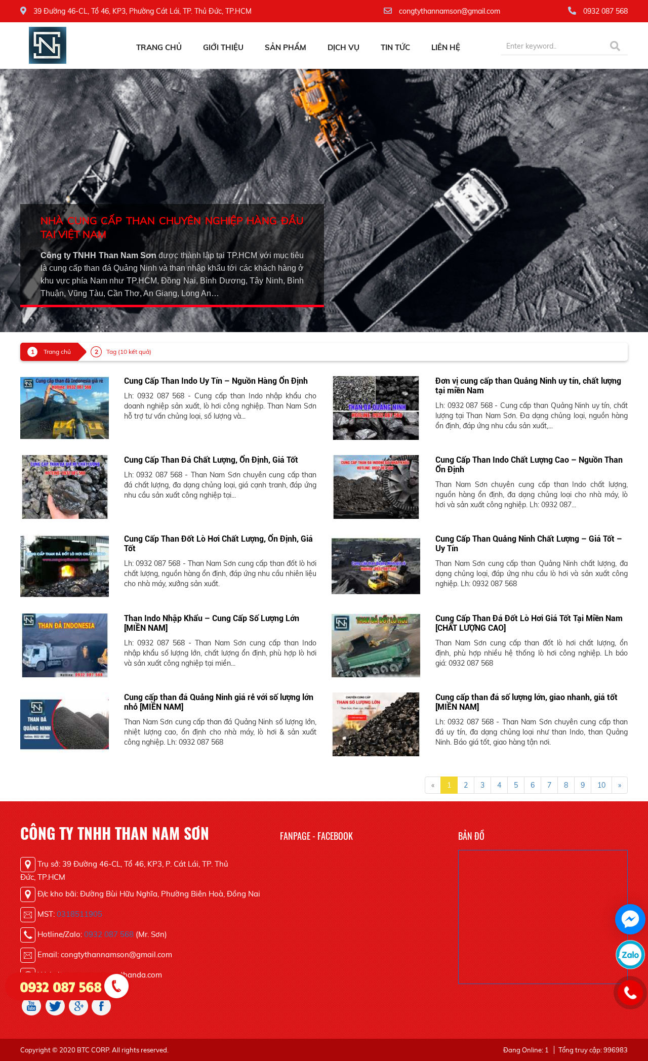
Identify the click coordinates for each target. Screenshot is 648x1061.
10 (601, 785)
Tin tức (395, 47)
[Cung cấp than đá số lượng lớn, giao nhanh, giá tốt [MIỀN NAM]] (376, 723)
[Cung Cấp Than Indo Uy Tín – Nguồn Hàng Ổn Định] (64, 407)
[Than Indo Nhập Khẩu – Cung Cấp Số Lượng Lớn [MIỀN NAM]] (64, 644)
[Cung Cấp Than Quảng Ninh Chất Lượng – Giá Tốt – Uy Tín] (376, 565)
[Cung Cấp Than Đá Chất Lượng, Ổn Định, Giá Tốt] (64, 486)
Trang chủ (159, 47)
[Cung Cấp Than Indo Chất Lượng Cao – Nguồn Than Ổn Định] (376, 486)
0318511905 (79, 914)
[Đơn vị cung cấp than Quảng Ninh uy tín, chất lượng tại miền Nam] (376, 407)
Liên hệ (445, 47)
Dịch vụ (343, 47)
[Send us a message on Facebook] (630, 919)
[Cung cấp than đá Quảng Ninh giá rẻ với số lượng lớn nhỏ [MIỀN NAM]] (64, 723)
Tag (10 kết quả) (128, 351)
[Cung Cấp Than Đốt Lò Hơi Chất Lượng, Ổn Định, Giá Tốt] (64, 565)
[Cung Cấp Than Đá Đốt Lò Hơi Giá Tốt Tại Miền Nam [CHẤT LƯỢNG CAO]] (376, 644)
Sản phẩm (285, 47)
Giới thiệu (223, 47)
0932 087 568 (109, 934)
